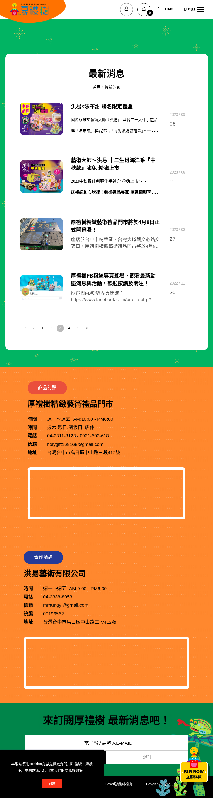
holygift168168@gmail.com (75, 444)
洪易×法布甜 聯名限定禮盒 (102, 106)
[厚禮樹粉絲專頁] (158, 9)
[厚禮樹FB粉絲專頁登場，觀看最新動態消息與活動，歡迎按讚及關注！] (41, 287)
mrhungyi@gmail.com (65, 605)
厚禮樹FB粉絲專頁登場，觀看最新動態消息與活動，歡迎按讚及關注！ (113, 279)
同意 (52, 783)
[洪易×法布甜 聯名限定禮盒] (41, 118)
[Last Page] (86, 328)
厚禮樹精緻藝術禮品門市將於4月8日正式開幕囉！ (115, 226)
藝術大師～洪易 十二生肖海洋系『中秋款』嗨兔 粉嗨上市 (113, 164)
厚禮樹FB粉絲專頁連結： (97, 293)
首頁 (97, 87)
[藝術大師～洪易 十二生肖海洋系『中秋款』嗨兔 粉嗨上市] (41, 176)
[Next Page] (78, 328)
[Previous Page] (33, 328)
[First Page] (25, 328)
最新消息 (112, 87)
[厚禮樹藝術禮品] (169, 9)
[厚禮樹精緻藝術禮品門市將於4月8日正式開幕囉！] (41, 233)
